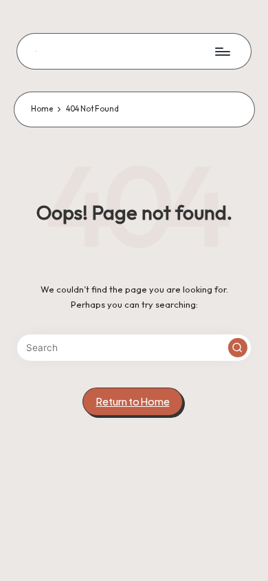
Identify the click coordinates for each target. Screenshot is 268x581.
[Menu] (222, 51)
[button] (237, 347)
